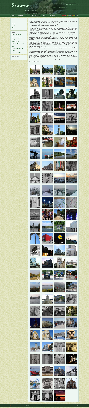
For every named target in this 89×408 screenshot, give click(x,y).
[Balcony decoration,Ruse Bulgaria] (47, 388)
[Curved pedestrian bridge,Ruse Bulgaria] (35, 159)
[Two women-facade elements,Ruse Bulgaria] (47, 400)
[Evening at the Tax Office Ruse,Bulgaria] (47, 267)
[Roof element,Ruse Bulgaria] (47, 376)
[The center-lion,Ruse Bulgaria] (59, 74)
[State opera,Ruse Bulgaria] (71, 111)
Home (29, 404)
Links (13, 25)
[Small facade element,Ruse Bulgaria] (35, 219)
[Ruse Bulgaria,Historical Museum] (59, 304)
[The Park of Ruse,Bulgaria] (35, 280)
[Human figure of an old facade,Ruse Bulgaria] (47, 183)
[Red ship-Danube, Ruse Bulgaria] (35, 376)
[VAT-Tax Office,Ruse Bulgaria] (47, 328)
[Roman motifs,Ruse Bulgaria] (47, 147)
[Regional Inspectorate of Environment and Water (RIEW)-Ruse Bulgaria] (47, 352)
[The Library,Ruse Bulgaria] (35, 87)
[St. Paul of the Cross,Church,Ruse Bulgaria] (71, 388)
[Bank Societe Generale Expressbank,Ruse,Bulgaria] (71, 328)
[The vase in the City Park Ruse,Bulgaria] (71, 316)
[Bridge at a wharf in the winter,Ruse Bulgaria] (59, 195)
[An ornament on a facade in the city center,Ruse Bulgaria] (35, 207)
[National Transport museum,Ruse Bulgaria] (35, 123)
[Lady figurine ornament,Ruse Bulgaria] (35, 364)
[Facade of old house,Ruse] (59, 364)
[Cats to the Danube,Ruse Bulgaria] (47, 304)
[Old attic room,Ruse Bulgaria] (71, 123)
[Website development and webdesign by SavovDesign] (78, 405)
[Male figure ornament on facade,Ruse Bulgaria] (47, 364)
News (13, 22)
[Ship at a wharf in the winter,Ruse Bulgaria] (71, 195)
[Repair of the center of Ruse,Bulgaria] (71, 292)
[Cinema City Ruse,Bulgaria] (47, 243)
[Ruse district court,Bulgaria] (59, 171)
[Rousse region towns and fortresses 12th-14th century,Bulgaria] (71, 207)
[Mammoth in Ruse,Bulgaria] (35, 255)
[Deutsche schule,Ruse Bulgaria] (47, 219)
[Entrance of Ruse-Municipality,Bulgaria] (71, 340)
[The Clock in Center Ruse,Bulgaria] (47, 340)
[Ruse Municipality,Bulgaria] (59, 87)
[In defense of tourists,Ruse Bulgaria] (47, 207)
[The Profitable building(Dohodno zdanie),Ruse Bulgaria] (47, 171)
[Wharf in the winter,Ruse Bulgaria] (47, 195)
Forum (39, 404)
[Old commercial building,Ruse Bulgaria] (35, 171)
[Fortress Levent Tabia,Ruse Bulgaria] (35, 316)
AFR (13, 27)
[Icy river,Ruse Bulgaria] (59, 183)
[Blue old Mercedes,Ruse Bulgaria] (59, 280)
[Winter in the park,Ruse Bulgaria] (35, 195)
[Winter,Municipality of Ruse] (59, 340)
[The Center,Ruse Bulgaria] (47, 74)
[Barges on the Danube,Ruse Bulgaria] (35, 304)
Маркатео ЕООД (16, 41)
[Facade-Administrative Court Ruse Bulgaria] (71, 352)
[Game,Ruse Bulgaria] (71, 219)
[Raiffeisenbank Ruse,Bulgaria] (47, 255)
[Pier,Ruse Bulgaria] (35, 292)
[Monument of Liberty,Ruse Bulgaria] (35, 74)
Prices (31, 404)
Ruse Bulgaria (35, 404)
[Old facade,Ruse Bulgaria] (35, 135)
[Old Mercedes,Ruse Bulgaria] (47, 280)
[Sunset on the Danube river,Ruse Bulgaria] (71, 135)
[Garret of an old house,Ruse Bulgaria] (35, 400)
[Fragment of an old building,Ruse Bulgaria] (35, 99)
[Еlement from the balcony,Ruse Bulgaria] (59, 388)
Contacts (42, 404)
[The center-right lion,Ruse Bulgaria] (71, 99)
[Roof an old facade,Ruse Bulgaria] (35, 183)
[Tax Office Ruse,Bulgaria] (59, 255)
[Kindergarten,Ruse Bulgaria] (71, 280)
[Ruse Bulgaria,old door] (47, 316)
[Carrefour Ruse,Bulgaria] (59, 292)
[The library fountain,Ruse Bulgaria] (59, 111)
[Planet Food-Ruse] (35, 340)
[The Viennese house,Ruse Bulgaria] (47, 123)
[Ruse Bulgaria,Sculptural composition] (59, 231)
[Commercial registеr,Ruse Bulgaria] (59, 267)
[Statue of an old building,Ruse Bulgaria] (47, 99)
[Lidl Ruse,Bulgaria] (59, 243)
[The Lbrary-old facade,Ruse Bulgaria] (47, 135)
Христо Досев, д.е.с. (16, 52)
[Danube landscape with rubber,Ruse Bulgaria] (71, 159)
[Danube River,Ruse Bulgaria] (59, 123)
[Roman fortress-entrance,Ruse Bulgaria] (59, 219)
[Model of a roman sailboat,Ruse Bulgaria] (59, 147)
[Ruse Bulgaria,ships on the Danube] (47, 292)
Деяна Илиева (15, 36)
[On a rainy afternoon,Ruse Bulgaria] (35, 231)
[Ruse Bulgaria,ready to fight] (71, 243)
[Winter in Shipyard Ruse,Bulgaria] (71, 183)
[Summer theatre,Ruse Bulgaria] (35, 111)
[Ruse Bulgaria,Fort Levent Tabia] (71, 304)
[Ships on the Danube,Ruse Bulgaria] (47, 159)
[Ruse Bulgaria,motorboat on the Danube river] (47, 231)
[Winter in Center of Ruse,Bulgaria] (59, 328)
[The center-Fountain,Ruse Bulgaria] (71, 74)
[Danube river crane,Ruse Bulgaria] (35, 388)
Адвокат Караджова (16, 34)
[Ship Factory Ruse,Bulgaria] (71, 267)
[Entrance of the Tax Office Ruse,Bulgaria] (71, 255)
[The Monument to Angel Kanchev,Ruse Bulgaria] (47, 87)
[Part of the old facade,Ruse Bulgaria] (71, 171)
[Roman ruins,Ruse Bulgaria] (35, 147)
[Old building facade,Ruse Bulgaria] (47, 111)
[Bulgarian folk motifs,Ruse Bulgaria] (71, 147)
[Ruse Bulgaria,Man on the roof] (59, 376)
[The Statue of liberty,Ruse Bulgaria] (59, 135)
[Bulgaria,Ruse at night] (71, 364)
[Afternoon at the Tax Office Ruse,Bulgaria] (35, 267)
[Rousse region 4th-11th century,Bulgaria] (59, 207)
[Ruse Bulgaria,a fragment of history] (59, 316)
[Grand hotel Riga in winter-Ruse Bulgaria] (35, 352)
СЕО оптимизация (16, 46)
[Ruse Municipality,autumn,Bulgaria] (71, 87)
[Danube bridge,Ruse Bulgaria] (71, 376)
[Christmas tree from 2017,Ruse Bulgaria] (35, 328)
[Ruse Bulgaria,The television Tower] (35, 243)
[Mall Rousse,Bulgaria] (71, 231)
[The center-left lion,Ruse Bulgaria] (59, 99)
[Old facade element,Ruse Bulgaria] (59, 352)
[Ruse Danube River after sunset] (59, 400)
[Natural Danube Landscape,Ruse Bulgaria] (59, 159)
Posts (14, 23)
